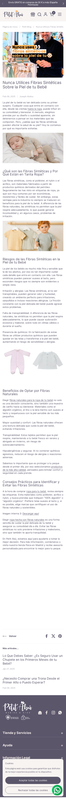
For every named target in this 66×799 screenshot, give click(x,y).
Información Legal (16, 757)
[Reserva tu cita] (33, 14)
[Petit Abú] (13, 14)
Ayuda (7, 745)
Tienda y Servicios (17, 733)
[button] (39, 14)
